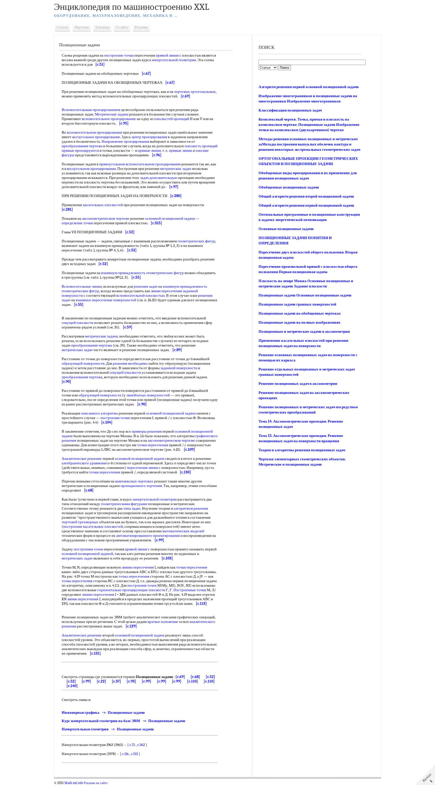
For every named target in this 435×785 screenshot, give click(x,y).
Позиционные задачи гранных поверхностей (297, 304)
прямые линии (149, 150)
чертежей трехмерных (80, 522)
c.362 (141, 744)
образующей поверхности (83, 363)
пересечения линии (142, 467)
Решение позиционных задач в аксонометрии (298, 383)
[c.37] (116, 681)
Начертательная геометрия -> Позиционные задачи (108, 729)
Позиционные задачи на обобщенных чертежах (300, 313)
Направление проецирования (125, 141)
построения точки (115, 418)
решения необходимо (130, 363)
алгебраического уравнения (84, 463)
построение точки (119, 55)
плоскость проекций (201, 146)
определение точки (77, 223)
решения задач (146, 286)
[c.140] (72, 686)
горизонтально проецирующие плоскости (131, 590)
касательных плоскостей (103, 205)
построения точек (88, 549)
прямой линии (167, 55)
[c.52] (210, 677)
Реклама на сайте (96, 783)
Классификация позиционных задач (290, 110)
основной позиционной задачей (87, 553)
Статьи (62, 27)
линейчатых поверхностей (148, 395)
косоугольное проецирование (96, 137)
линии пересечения (166, 291)
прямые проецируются (80, 150)
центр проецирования (149, 137)
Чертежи (82, 27)
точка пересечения (134, 576)
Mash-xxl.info (73, 783)
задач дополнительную (158, 177)
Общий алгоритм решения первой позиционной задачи (306, 205)
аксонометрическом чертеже (105, 218)
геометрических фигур (196, 241)
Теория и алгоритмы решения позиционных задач (302, 450)
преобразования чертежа (82, 146)
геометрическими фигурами (124, 504)
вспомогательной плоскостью (140, 295)
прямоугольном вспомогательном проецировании (140, 164)
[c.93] (131, 681)
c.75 (132, 744)
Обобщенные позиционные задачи (289, 187)
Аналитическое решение (82, 458)
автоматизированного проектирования (148, 535)
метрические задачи (101, 336)
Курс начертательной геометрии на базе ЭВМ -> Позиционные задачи (123, 721)
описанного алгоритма (99, 413)
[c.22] (101, 681)
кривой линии (136, 549)
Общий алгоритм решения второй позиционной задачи (306, 196)
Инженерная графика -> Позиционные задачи (103, 712)
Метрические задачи (111, 114)
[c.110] (192, 681)
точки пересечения (152, 445)
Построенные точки (189, 590)
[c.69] (180, 677)
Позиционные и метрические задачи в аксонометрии (304, 331)
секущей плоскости (77, 322)
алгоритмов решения (191, 508)
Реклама (141, 27)
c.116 (125, 754)
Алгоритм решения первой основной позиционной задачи (309, 87)
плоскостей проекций (171, 119)
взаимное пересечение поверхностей (106, 300)
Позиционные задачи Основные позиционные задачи (305, 295)
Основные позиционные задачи (286, 229)
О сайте (122, 27)
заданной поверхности (178, 368)
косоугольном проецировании (91, 168)
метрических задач (175, 168)
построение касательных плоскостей (93, 526)
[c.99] (86, 681)
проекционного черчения (141, 485)
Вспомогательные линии (82, 286)
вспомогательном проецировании (94, 132)
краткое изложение (163, 621)
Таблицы (102, 27)
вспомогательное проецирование (109, 119)
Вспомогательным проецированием (91, 109)
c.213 (134, 754)
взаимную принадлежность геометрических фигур (142, 273)
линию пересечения (138, 567)
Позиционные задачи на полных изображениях (300, 322)
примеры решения (147, 431)
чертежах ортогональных (195, 91)
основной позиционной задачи (170, 218)
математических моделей (183, 531)
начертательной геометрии (174, 60)
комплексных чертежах (134, 481)
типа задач (131, 508)
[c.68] (195, 677)
